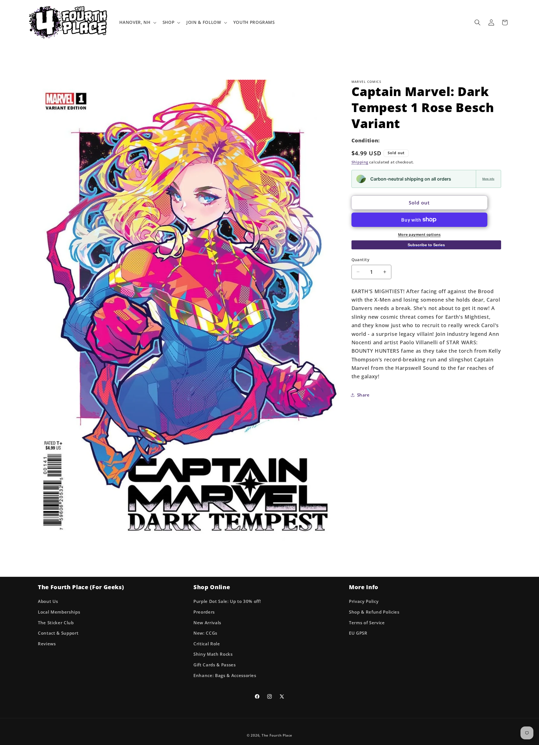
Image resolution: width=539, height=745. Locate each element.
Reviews (47, 644)
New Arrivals (207, 623)
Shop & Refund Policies (374, 612)
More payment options (419, 234)
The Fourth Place (277, 735)
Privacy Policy (363, 602)
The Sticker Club (56, 623)
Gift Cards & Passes (214, 665)
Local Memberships (59, 612)
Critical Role (206, 644)
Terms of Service (367, 623)
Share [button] (363, 395)
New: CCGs (205, 633)
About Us (48, 602)
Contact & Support (58, 633)
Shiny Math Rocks (213, 654)
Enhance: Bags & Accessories (224, 675)
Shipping (359, 162)
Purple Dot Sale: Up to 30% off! (227, 602)
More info (488, 178)
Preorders (204, 612)
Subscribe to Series (426, 244)
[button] (137, 22)
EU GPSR (358, 633)
